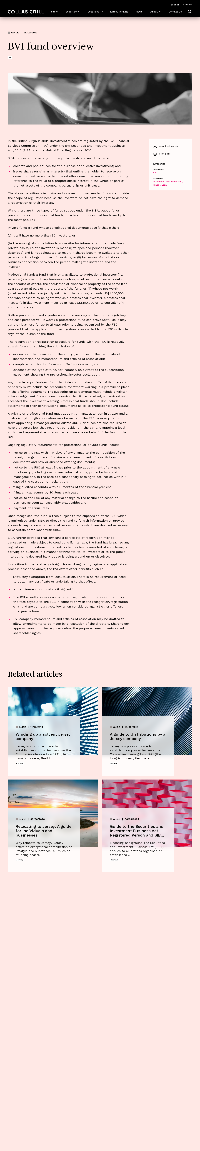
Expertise (71, 11)
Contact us (175, 11)
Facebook (171, 4)
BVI (155, 172)
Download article (168, 146)
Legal (164, 185)
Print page (164, 153)
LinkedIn (175, 4)
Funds (156, 185)
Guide (15, 32)
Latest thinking (119, 11)
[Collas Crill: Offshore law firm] (26, 12)
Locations (93, 11)
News (139, 11)
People (54, 11)
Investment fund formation (167, 181)
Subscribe (187, 4)
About (154, 11)
